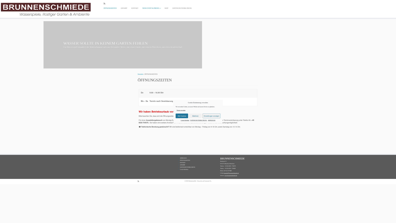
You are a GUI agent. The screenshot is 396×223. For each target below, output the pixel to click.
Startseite (140, 74)
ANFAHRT (124, 8)
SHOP (166, 8)
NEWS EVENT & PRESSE (150, 8)
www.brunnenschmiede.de (231, 175)
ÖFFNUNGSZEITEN (110, 8)
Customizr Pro (207, 181)
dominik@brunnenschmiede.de (231, 173)
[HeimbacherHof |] (45, 9)
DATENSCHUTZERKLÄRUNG (198, 120)
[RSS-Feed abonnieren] (105, 4)
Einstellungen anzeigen (211, 116)
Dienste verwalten (181, 110)
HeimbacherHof (192, 181)
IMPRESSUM (211, 120)
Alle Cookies (182, 116)
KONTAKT (134, 8)
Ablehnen (195, 116)
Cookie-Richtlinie (185, 120)
